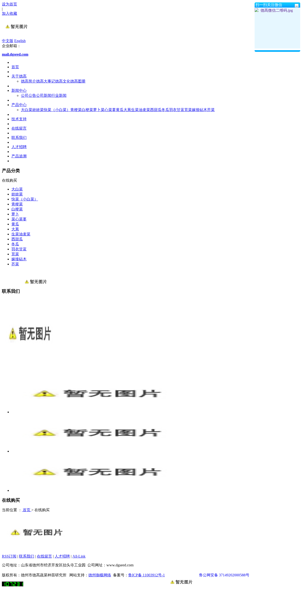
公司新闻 (43, 95)
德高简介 (28, 81)
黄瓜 (120, 110)
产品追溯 (19, 156)
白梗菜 (87, 110)
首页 (15, 67)
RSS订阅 (9, 556)
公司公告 (28, 95)
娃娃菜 (38, 110)
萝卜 (97, 110)
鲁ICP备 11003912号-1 (146, 575)
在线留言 (19, 128)
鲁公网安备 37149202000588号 (224, 575)
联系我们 (19, 138)
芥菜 (211, 110)
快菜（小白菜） (57, 110)
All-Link (79, 556)
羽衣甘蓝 (176, 110)
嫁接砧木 (199, 110)
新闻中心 (19, 90)
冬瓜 (165, 110)
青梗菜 (76, 110)
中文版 (7, 41)
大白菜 (26, 110)
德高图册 (78, 81)
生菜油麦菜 (140, 110)
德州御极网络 (99, 575)
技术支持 (19, 119)
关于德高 (19, 76)
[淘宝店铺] (35, 548)
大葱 (127, 110)
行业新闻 (58, 95)
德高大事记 (45, 81)
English (20, 41)
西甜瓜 (156, 110)
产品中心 (19, 105)
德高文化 (62, 81)
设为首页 (9, 4)
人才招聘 (19, 147)
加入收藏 (9, 13)
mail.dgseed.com (15, 54)
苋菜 (188, 110)
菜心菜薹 (108, 110)
